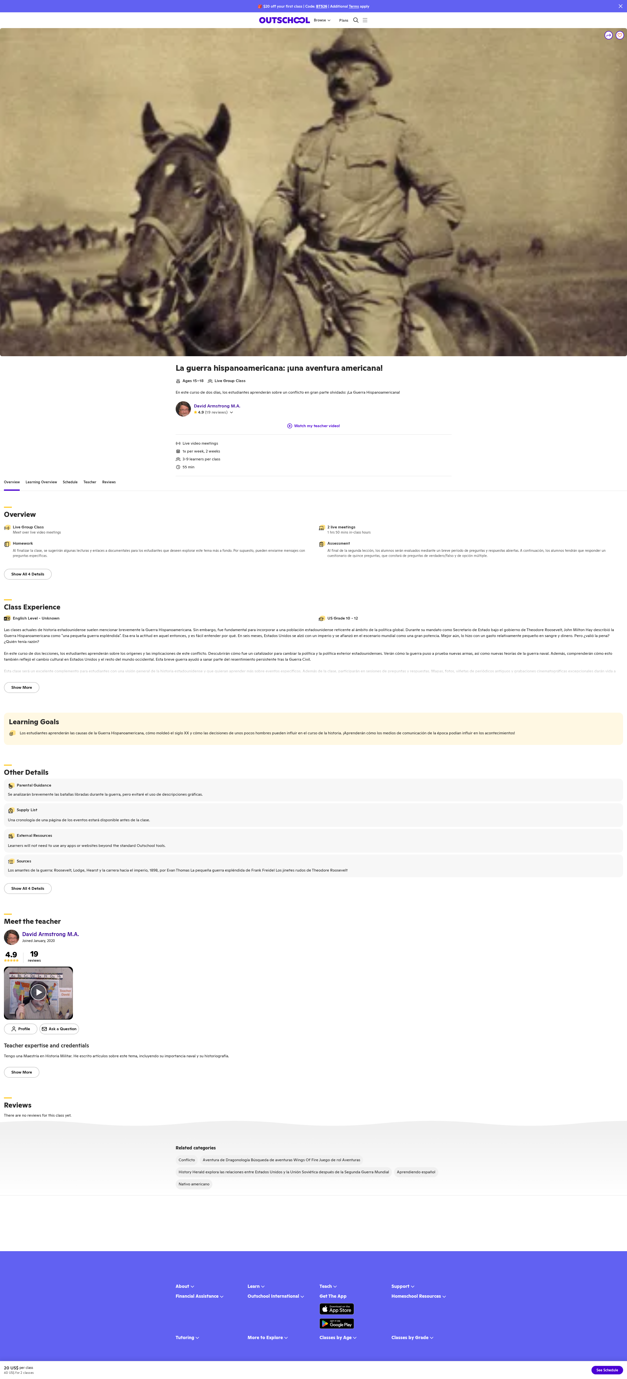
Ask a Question (63, 1028)
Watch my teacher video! (317, 425)
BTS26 (321, 6)
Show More (21, 687)
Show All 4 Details (27, 574)
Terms (354, 6)
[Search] (355, 20)
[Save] (620, 35)
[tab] (12, 482)
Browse (320, 20)
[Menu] (365, 20)
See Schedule (607, 1370)
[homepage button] (284, 20)
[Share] (609, 35)
